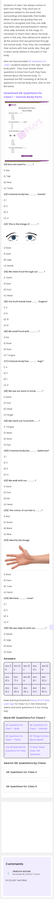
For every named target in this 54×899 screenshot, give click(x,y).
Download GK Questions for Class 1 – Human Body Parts (23, 95)
